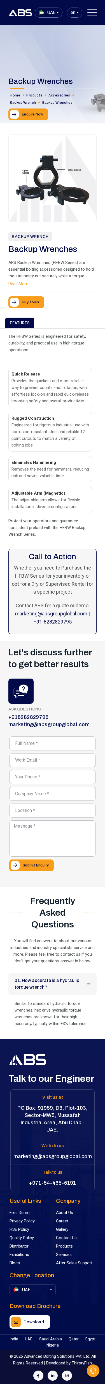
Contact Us (66, 1237)
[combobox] (48, 13)
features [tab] (20, 323)
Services (64, 1254)
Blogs (15, 1262)
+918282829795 (28, 717)
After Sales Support (74, 1262)
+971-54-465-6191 (52, 1183)
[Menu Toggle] (91, 13)
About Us (64, 1212)
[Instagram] (67, 1376)
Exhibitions (19, 1254)
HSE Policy (19, 1229)
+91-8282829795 (53, 622)
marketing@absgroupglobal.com (51, 614)
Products (64, 1246)
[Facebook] (38, 1376)
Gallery (62, 1229)
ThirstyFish (82, 1363)
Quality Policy (22, 1237)
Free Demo (20, 1212)
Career (62, 1221)
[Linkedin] (53, 1376)
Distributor (19, 1246)
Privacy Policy (22, 1221)
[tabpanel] (52, 481)
